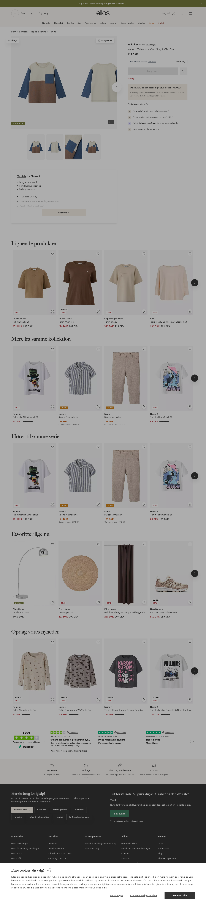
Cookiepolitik (99, 887)
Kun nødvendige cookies (143, 895)
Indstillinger (116, 895)
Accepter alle (179, 895)
